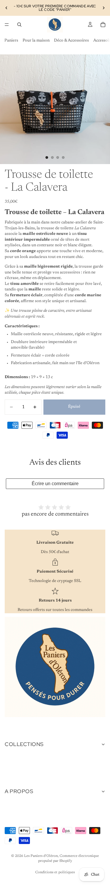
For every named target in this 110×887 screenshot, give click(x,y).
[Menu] (6, 24)
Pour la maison (36, 41)
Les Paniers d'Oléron (41, 856)
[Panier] (103, 24)
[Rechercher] (19, 24)
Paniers (11, 41)
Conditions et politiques (55, 872)
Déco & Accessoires (71, 41)
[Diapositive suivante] (103, 7)
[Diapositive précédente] (6, 7)
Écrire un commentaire (55, 483)
